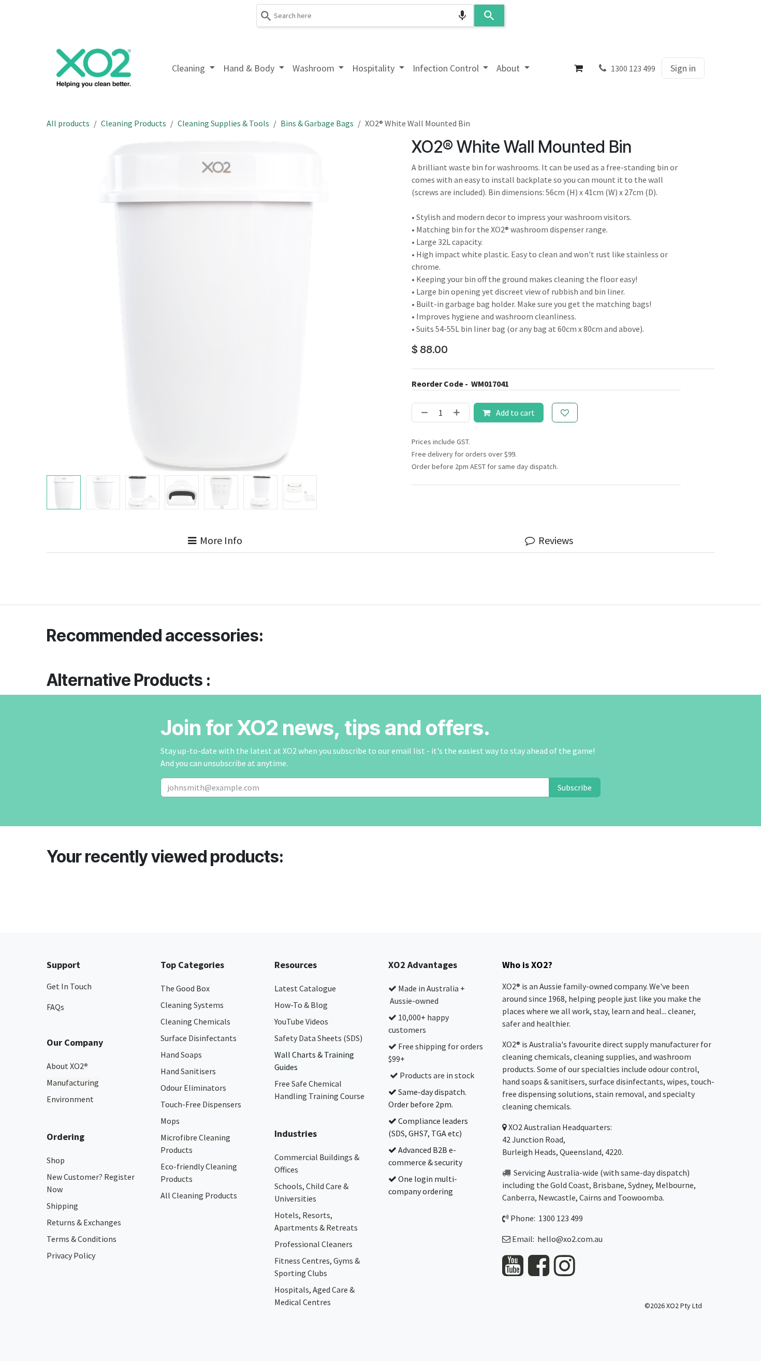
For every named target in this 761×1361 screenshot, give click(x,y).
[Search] (489, 15)
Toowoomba (640, 1197)
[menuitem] (193, 68)
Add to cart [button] (514, 412)
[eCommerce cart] (579, 68)
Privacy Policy (71, 1255)
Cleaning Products (133, 123)
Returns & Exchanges (85, 1222)
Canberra (518, 1197)
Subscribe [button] (575, 787)
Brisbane (608, 1185)
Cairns (590, 1197)
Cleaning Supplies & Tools (223, 123)
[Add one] (458, 412)
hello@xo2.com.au (570, 1239)
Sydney (640, 1185)
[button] (63, 304)
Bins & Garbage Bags (317, 123)
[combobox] (365, 15)
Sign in (683, 68)
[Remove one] (422, 412)
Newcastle (557, 1197)
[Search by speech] (462, 15)
